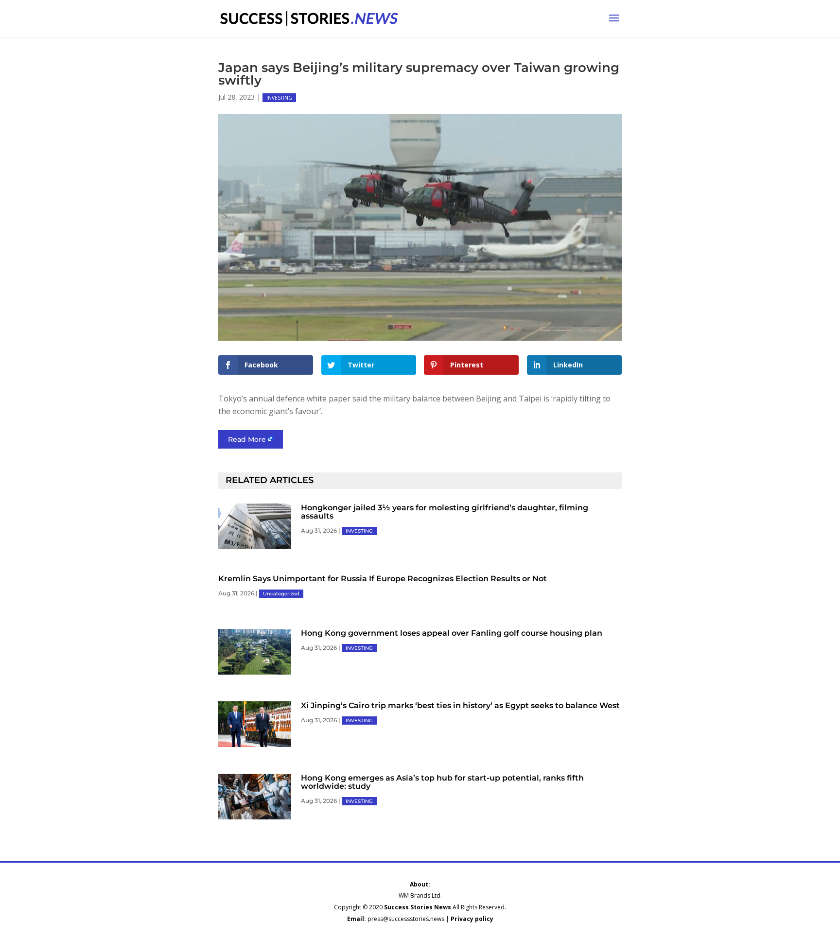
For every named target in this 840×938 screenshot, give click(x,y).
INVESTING (279, 97)
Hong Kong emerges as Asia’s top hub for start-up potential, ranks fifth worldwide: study (442, 782)
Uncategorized (281, 594)
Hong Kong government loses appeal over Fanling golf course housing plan (451, 633)
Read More (247, 439)
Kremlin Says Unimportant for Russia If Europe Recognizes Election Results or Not (382, 578)
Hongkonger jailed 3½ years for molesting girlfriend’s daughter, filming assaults (444, 512)
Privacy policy (472, 919)
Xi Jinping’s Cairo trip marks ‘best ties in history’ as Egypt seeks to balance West (460, 705)
